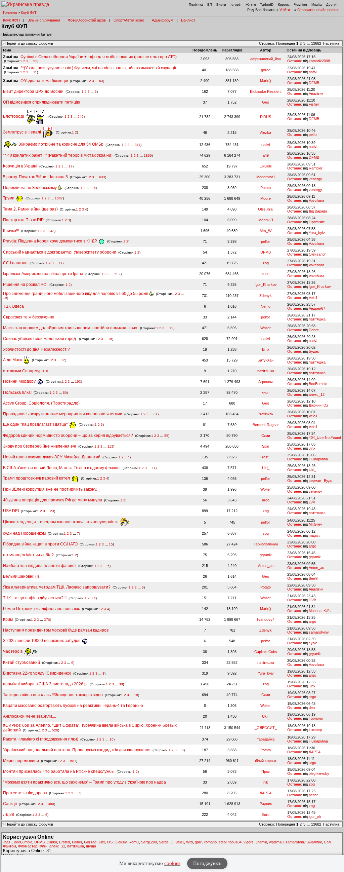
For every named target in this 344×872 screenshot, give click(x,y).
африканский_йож (265, 59)
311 (137, 144)
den (312, 708)
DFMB (314, 83)
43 (52, 231)
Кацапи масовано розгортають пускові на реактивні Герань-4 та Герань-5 (73, 705)
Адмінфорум (162, 20)
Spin (265, 446)
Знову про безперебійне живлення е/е (40, 446)
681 (73, 761)
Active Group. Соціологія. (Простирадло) (41, 403)
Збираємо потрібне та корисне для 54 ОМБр (60, 144)
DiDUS (265, 117)
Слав (265, 435)
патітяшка (317, 319)
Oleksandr (317, 254)
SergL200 (149, 842)
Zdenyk (265, 296)
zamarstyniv (319, 632)
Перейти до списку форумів (29, 43)
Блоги (221, 4)
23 (52, 511)
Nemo (265, 306)
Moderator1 (265, 177)
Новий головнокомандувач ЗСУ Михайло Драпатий (51, 457)
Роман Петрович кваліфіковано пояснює (41, 608)
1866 (148, 155)
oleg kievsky (319, 773)
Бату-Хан (265, 360)
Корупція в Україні (20, 166)
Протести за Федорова (25, 793)
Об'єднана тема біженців (44, 80)
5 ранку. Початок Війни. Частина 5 (35, 177)
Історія (235, 4)
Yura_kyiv (317, 233)
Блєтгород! (14, 116)
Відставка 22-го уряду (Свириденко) (37, 673)
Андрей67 (317, 308)
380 (51, 804)
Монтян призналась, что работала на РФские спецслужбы (59, 771)
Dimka (52, 842)
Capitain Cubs (265, 652)
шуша (91, 846)
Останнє (294, 61)
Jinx (312, 448)
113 (110, 446)
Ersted (64, 842)
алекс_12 (317, 394)
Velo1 (313, 298)
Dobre (314, 330)
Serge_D (166, 842)
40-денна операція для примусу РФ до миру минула (52, 500)
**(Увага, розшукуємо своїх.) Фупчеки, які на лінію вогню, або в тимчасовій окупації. (98, 68)
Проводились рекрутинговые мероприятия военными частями (62, 414)
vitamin (261, 842)
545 (81, 116)
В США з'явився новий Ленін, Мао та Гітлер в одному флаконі (62, 467)
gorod (265, 70)
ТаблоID (266, 4)
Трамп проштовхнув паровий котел (37, 478)
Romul (134, 842)
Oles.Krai (265, 209)
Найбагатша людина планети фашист (39, 565)
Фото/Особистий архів (87, 20)
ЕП (209, 4)
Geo (265, 102)
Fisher (314, 104)
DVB (312, 600)
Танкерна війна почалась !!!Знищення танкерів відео (53, 694)
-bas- (7, 842)
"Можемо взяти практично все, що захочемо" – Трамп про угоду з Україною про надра (84, 782)
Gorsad (90, 842)
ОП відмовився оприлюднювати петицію (41, 102)
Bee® (313, 578)
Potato (265, 188)
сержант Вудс (320, 481)
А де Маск (13, 359)
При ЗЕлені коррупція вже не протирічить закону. (50, 489)
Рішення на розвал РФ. (25, 284)
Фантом (9, 846)
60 (65, 392)
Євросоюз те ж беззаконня (28, 317)
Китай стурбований (21, 662)
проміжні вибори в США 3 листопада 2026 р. (45, 684)
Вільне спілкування (44, 20)
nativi (313, 72)
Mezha (316, 4)
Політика (196, 4)
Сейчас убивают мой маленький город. (40, 338)
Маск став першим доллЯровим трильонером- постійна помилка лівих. (70, 328)
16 (110, 339)
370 (47, 619)
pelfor (313, 134)
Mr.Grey (315, 524)
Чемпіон (300, 4)
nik (265, 782)
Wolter (265, 328)
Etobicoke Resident (266, 91)
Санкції (10, 803)
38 (121, 684)
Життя (251, 4)
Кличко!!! (11, 230)
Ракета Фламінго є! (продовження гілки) (40, 739)
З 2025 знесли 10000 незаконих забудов (42, 640)
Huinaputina (318, 459)
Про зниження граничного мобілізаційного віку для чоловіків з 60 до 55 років (76, 293)
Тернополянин (266, 544)
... (309, 43)
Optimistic (317, 222)
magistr (315, 535)
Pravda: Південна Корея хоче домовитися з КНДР (50, 241)
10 (112, 739)
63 (101, 81)
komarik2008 (319, 61)
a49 (266, 155)
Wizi (189, 842)
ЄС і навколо (15, 263)
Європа (284, 4)
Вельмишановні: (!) (21, 576)
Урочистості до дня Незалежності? (36, 349)
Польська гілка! (17, 392)
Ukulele (266, 166)
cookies (172, 863)
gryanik (266, 555)
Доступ (331, 4)
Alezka (265, 132)
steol (222, 842)
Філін (43, 846)
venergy (315, 179)
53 (35, 61)
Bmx (265, 349)
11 (35, 72)
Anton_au (265, 566)
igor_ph (315, 816)
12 (171, 328)
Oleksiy (121, 842)
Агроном (265, 382)
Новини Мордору (20, 381)
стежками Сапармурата (25, 371)
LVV (312, 502)
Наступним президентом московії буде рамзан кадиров (56, 630)
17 (71, 166)
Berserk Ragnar (266, 425)
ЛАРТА (314, 752)
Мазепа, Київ (320, 611)
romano (210, 842)
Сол (327, 842)
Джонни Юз (318, 405)
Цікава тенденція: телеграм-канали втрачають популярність (61, 522)
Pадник (266, 804)
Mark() (265, 81)
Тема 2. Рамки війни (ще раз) (30, 209)
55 (166, 436)
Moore (265, 198)
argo (265, 500)
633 (102, 177)
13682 (316, 43)
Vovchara (316, 200)
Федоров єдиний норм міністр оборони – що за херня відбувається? (68, 435)
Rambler (315, 168)
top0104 (235, 842)
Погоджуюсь (207, 863)
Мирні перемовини (21, 760)
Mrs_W (265, 231)
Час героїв (13, 651)
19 (5, 298)
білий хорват (265, 761)
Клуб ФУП (29, 12)
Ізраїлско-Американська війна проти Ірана (43, 273)
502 (118, 274)
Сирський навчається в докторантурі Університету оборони (59, 252)
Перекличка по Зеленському (30, 187)
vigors (249, 842)
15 (111, 544)
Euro (265, 814)
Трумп (9, 198)
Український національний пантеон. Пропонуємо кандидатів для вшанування (77, 750)
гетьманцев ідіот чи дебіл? (29, 555)
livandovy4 (265, 619)
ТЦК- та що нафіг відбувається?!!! (35, 598)
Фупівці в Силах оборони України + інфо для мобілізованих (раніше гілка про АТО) (98, 56)
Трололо (316, 718)
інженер (315, 730)
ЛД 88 (8, 814)
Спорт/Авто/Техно (129, 20)
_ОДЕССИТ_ (266, 728)
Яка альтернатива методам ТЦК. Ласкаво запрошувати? (57, 587)
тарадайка (265, 739)
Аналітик (316, 93)
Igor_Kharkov (266, 284)
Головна (10, 12)
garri (198, 842)
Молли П (265, 220)
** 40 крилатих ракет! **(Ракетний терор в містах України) (58, 155)
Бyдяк (314, 351)
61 (156, 414)
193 (78, 381)
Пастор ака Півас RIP (23, 220)
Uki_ (265, 468)
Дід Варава (318, 211)
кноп (265, 274)
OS (110, 842)
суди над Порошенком (24, 533)
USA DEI (11, 510)
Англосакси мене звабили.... (29, 716)
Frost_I (265, 457)
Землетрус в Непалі (22, 132)
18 (136, 695)
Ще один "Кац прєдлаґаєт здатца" (36, 424)
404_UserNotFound (325, 437)
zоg (266, 263)
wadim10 (276, 842)
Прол (265, 771)
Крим (8, 619)
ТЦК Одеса (13, 306)
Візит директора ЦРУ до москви (33, 91)
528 (55, 730)
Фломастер (27, 846)
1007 (59, 198)
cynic (313, 643)
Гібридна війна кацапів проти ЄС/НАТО (41, 544)
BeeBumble (318, 384)
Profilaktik (265, 414)
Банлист (188, 20)
